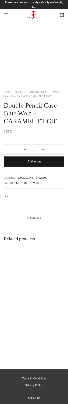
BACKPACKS (25, 177)
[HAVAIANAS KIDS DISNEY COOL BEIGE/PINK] (50, 274)
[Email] (35, 196)
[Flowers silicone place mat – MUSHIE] (18, 327)
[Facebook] (14, 196)
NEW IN (34, 182)
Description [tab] (34, 217)
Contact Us (34, 398)
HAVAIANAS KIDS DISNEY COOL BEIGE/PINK (48, 296)
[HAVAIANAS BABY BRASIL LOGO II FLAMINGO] (50, 327)
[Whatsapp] (28, 196)
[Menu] (6, 14)
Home (7, 92)
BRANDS (19, 92)
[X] (21, 196)
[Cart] (62, 15)
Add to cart (34, 161)
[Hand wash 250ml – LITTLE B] (18, 274)
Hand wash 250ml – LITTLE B (16, 294)
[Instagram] (38, 392)
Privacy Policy (34, 385)
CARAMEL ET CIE (38, 92)
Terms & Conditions (34, 378)
